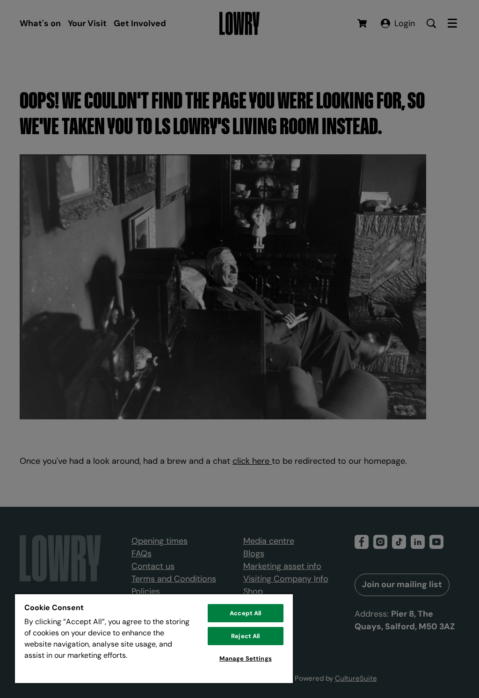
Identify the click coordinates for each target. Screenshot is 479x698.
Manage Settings (245, 658)
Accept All (245, 613)
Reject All (245, 636)
